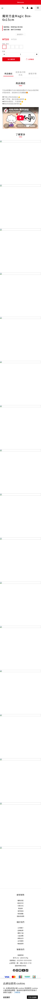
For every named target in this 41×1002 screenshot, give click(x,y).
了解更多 (17, 992)
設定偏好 (6, 997)
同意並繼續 (32, 997)
